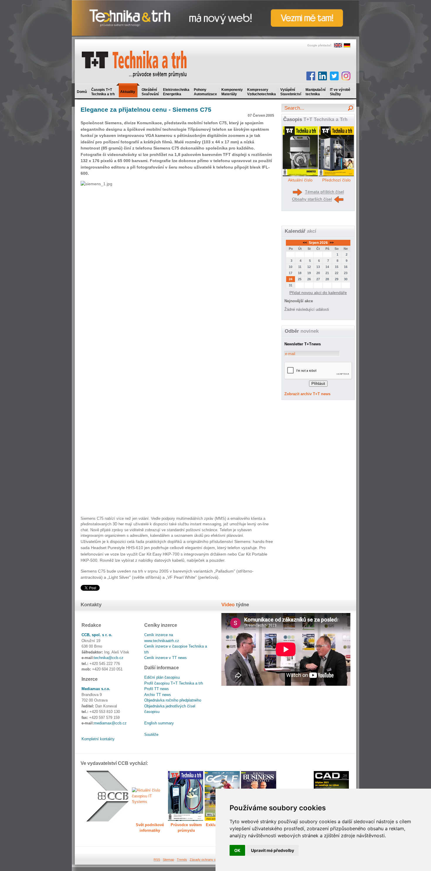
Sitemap (168, 859)
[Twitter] (334, 76)
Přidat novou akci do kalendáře (318, 292)
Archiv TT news (157, 694)
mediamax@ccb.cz (110, 723)
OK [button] (237, 850)
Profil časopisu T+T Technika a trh (173, 683)
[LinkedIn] (322, 76)
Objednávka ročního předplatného (172, 700)
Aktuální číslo (300, 180)
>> (331, 243)
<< (305, 243)
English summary (159, 723)
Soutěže (151, 734)
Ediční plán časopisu (162, 677)
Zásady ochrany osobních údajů (213, 859)
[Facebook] (310, 76)
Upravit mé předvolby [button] (272, 850)
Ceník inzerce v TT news (165, 658)
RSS (157, 859)
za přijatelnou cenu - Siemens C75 (146, 109)
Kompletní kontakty (98, 739)
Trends (182, 859)
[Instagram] (346, 76)
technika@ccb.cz (108, 658)
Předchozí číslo (336, 180)
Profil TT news (156, 689)
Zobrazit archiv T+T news (307, 394)
